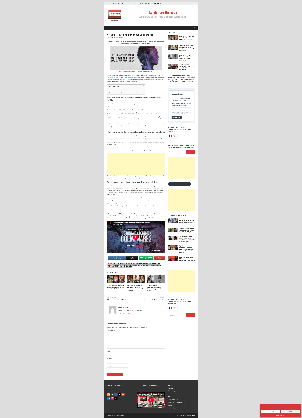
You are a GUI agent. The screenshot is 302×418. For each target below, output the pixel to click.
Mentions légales (172, 408)
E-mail (109, 358)
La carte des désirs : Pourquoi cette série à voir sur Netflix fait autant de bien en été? (186, 67)
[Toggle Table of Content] (141, 86)
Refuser (290, 411)
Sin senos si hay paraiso (133, 176)
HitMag (193, 415)
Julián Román (139, 265)
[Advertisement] (136, 164)
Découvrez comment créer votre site (179, 184)
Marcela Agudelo (112, 266)
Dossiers (142, 3)
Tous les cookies (270, 411)
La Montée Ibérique (120, 415)
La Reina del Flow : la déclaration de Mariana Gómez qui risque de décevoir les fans (155, 288)
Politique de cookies (280, 415)
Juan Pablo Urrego (130, 265)
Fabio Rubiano (111, 265)
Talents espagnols (172, 391)
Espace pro (174, 28)
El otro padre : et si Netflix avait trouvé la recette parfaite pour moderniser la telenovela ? (135, 288)
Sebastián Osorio (126, 266)
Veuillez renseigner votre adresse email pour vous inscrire (181, 104)
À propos (170, 385)
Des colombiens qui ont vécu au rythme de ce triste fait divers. (124, 92)
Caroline (111, 37)
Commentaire (111, 330)
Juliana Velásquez (148, 265)
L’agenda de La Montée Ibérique (176, 402)
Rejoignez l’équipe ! (173, 399)
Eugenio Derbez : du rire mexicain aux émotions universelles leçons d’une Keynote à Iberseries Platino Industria (187, 249)
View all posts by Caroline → (125, 313)
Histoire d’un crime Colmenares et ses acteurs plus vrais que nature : (125, 91)
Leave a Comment (118, 37)
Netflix (119, 32)
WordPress (186, 415)
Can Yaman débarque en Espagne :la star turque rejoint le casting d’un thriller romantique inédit (187, 239)
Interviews (131, 3)
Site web (109, 366)
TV (115, 3)
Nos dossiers (154, 28)
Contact (170, 405)
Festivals (137, 3)
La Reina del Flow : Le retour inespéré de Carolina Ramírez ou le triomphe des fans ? (115, 287)
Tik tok (161, 3)
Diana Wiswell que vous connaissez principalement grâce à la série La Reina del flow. (139, 178)
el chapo (112, 150)
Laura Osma (157, 265)
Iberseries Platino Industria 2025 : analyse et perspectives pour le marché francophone (187, 259)
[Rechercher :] (181, 152)
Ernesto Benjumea (136, 263)
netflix (119, 266)
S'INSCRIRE (176, 117)
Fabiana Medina (155, 263)
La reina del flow (127, 77)
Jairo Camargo (120, 265)
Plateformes (125, 3)
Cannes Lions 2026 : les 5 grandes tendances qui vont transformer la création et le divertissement (187, 221)
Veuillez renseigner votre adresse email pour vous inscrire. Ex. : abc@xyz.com (181, 113)
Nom (108, 351)
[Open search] (194, 28)
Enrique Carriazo (126, 263)
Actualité (111, 28)
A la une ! (112, 3)
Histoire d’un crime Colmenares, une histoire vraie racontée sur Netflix (126, 89)
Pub (181, 28)
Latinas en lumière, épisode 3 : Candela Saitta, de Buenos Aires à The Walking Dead (187, 230)
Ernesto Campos (146, 263)
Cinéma (119, 3)
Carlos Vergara (116, 263)
